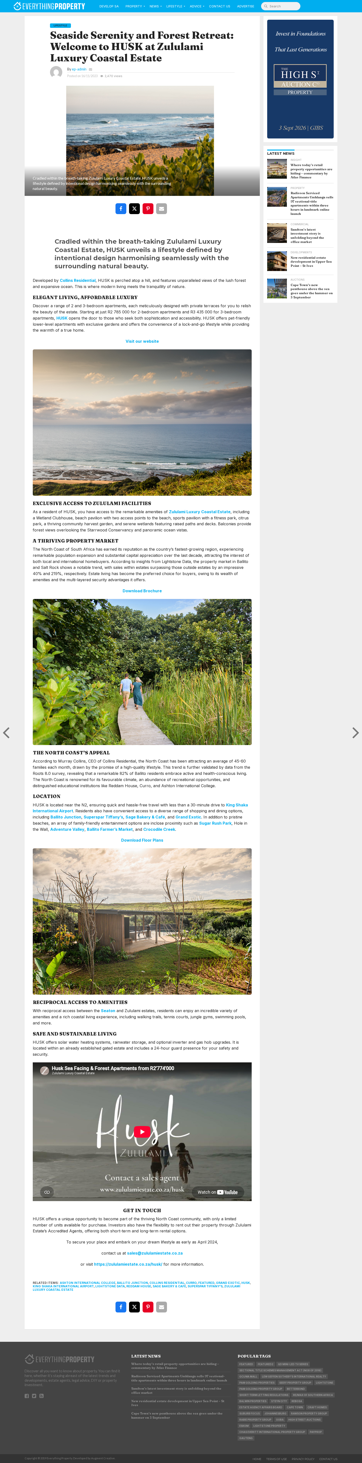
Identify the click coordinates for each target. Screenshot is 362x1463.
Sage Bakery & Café (145, 817)
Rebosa (297, 1401)
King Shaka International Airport (63, 1286)
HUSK (61, 318)
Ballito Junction (65, 817)
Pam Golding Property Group (260, 1388)
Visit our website (142, 341)
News (154, 6)
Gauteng (246, 1438)
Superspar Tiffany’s (103, 817)
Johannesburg (275, 1413)
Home (257, 1459)
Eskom (244, 1425)
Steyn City (279, 1401)
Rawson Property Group (309, 1413)
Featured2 (265, 1364)
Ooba (280, 1419)
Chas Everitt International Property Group (272, 1431)
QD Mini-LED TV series (293, 1364)
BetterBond (296, 1388)
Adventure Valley (67, 829)
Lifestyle (174, 6)
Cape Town (295, 1407)
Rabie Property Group (255, 1419)
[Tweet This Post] (135, 205)
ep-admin (79, 69)
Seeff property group (295, 1382)
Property (134, 6)
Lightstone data (110, 1286)
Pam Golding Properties (257, 1382)
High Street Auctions (304, 1419)
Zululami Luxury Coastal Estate (199, 511)
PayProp (316, 1431)
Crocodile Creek (159, 829)
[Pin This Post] (149, 205)
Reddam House (138, 1286)
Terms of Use (276, 1459)
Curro (191, 1283)
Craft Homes (317, 1407)
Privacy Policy (303, 1459)
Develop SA (109, 6)
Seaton (108, 1010)
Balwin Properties (252, 1401)
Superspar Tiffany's (205, 1286)
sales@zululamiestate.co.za (155, 1253)
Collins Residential (78, 280)
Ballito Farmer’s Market (110, 829)
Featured (206, 1283)
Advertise (245, 6)
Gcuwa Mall (248, 1376)
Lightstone (324, 1382)
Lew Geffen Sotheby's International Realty (294, 1376)
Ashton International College (87, 1283)
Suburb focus (249, 1413)
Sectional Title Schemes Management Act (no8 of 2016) (280, 1370)
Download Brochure (142, 590)
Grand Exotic (188, 817)
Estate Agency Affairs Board (260, 1407)
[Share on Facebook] (121, 205)
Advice (195, 6)
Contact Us (219, 6)
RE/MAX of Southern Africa (313, 1395)
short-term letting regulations (263, 1395)
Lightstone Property (269, 1425)
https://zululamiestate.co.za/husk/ (128, 1264)
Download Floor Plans (142, 840)
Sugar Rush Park (215, 823)
